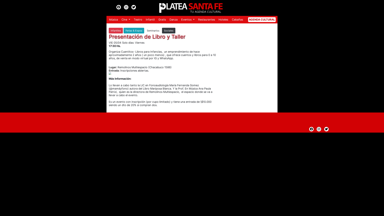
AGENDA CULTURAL (262, 19)
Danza (174, 19)
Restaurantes (206, 19)
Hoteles (223, 19)
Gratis (162, 19)
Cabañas (237, 19)
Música (113, 19)
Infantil (150, 19)
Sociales (168, 30)
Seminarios (153, 30)
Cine (125, 19)
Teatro (138, 19)
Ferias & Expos (134, 30)
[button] (113, 73)
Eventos (186, 19)
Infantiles (116, 30)
